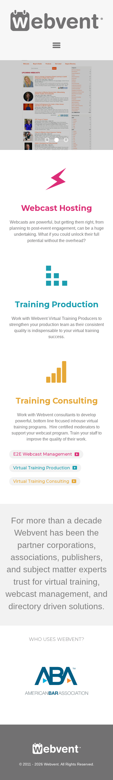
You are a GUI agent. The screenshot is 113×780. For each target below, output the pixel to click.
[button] (56, 45)
